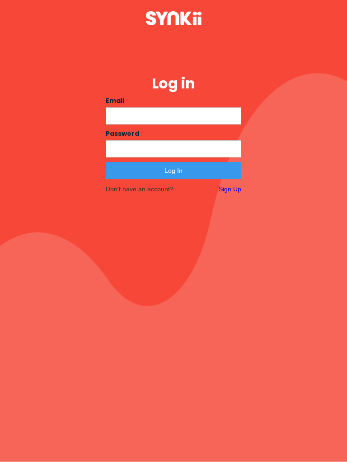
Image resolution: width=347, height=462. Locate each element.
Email (115, 100)
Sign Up (230, 189)
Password (122, 133)
